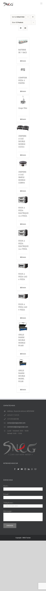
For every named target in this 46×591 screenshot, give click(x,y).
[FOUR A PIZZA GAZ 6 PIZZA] (23, 265)
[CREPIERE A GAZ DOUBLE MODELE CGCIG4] (23, 127)
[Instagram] (25, 469)
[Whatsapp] (32, 469)
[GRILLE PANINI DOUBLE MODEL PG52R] (23, 362)
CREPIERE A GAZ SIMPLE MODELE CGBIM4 (22, 177)
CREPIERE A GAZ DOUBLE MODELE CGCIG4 (22, 141)
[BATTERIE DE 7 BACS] (23, 41)
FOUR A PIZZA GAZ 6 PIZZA (22, 276)
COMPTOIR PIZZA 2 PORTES (22, 80)
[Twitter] (18, 469)
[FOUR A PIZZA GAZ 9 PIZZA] (23, 296)
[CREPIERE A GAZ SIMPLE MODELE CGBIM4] (23, 163)
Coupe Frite (22, 108)
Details (24, 61)
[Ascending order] (33, 17)
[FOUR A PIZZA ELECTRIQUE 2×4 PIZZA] (23, 199)
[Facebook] (15, 469)
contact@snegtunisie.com (16, 423)
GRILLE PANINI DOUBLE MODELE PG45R (21, 340)
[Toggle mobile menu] (41, 3)
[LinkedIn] (29, 469)
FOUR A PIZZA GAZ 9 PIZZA (22, 307)
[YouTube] (22, 469)
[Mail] (35, 469)
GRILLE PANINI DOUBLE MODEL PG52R (21, 375)
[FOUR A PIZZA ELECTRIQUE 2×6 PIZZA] (23, 232)
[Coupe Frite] (23, 100)
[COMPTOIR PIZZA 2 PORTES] (23, 69)
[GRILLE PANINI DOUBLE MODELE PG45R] (23, 326)
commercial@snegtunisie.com (17, 427)
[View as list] (25, 28)
